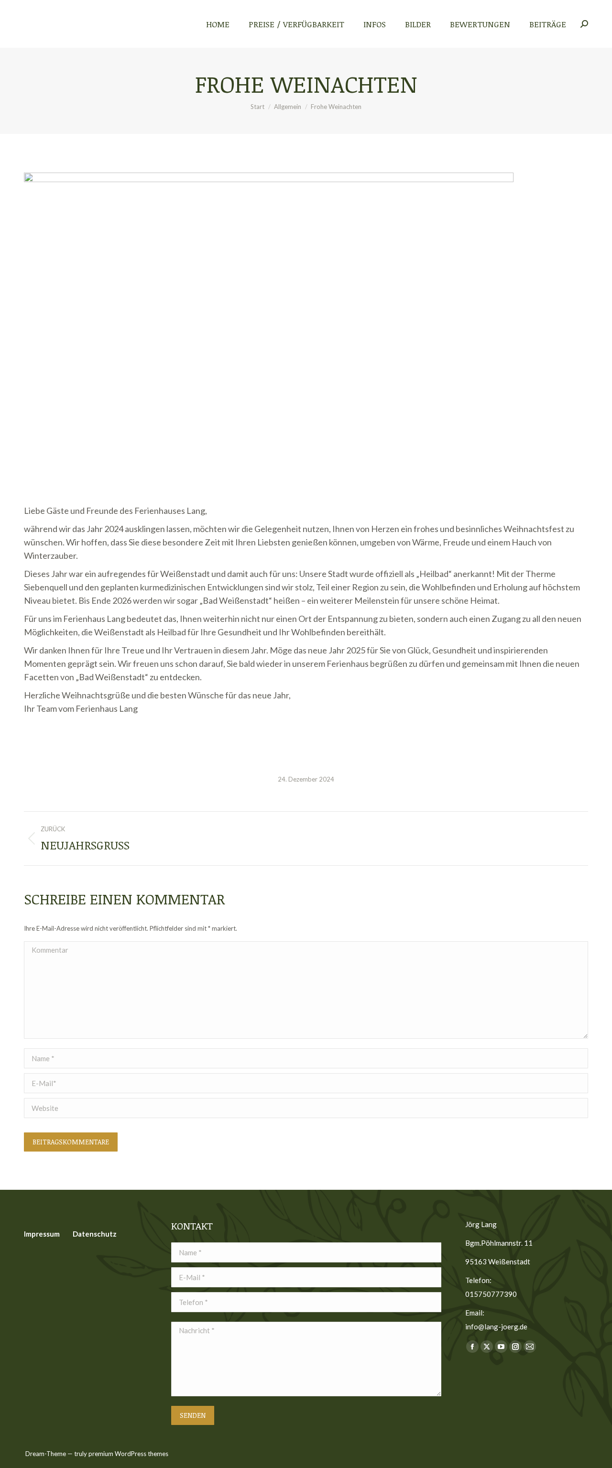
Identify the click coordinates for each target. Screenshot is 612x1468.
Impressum (42, 1233)
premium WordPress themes (128, 1453)
